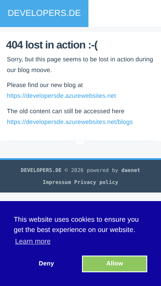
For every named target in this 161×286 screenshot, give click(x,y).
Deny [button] (46, 263)
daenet (131, 170)
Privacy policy (96, 182)
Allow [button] (114, 263)
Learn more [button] (33, 241)
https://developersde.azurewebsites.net (61, 96)
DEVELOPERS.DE (44, 13)
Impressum (57, 182)
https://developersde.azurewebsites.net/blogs (70, 122)
